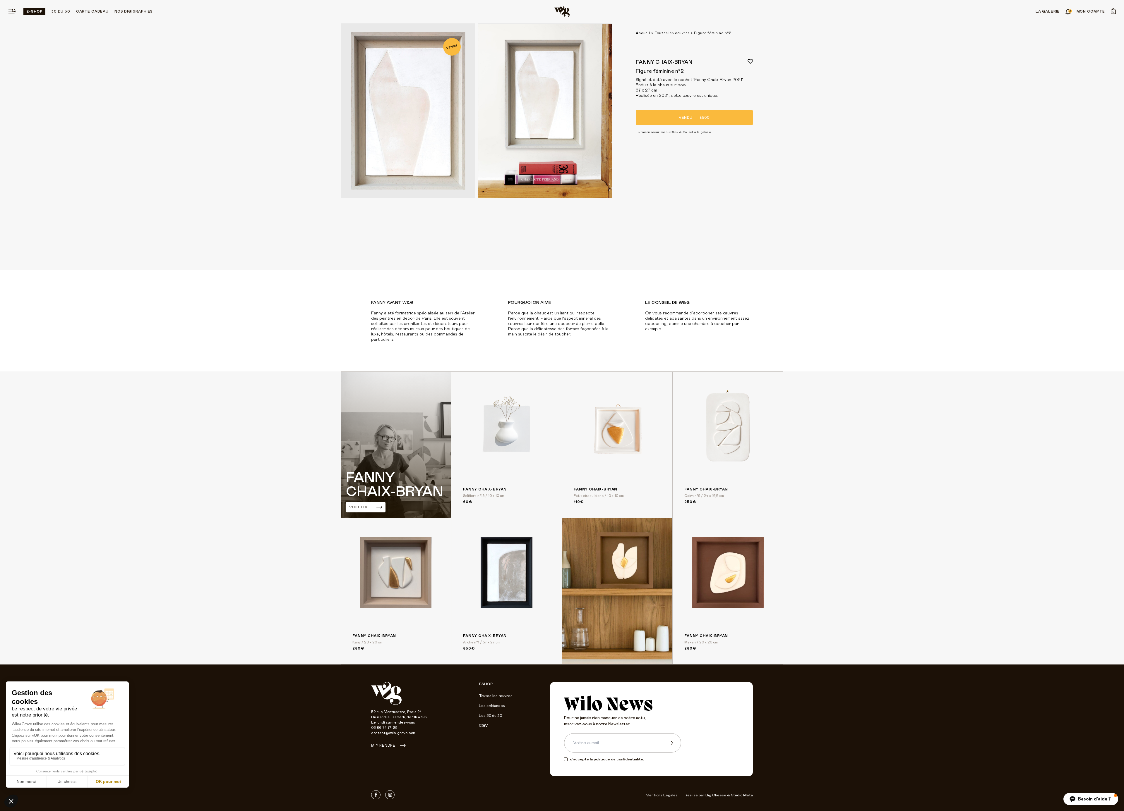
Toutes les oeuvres (672, 33)
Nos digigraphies (133, 11)
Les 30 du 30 (490, 716)
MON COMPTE (1091, 11)
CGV (483, 726)
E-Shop (34, 11)
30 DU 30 (60, 11)
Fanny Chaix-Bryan (664, 62)
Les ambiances (492, 706)
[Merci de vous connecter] (750, 61)
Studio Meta (742, 795)
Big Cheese (715, 795)
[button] (1090, 799)
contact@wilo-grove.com (393, 733)
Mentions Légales (662, 795)
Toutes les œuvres (496, 696)
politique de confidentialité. (619, 759)
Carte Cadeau (92, 11)
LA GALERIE (1048, 11)
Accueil (643, 33)
